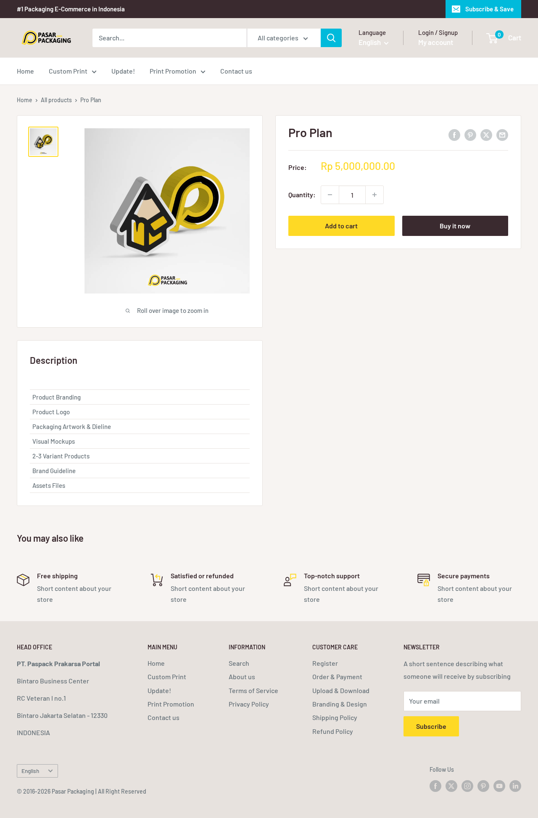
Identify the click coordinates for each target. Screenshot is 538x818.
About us (242, 676)
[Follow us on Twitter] (451, 786)
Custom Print (68, 71)
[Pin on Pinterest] (470, 134)
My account (435, 42)
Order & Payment (337, 676)
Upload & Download (340, 690)
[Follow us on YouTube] (499, 786)
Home (25, 71)
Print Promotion (173, 71)
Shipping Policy (334, 717)
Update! (123, 71)
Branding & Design (339, 704)
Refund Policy (332, 731)
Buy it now (455, 226)
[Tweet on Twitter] (486, 134)
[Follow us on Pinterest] (483, 786)
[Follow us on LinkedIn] (515, 786)
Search (239, 663)
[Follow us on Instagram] (467, 786)
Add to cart (341, 226)
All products (56, 99)
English (30, 770)
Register (325, 663)
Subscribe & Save (489, 9)
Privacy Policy (249, 704)
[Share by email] (502, 134)
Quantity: (302, 195)
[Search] (331, 38)
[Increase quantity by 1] (374, 195)
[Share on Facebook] (454, 134)
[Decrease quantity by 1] (330, 195)
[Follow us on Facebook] (435, 786)
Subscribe (431, 726)
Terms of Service (253, 690)
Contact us (236, 71)
